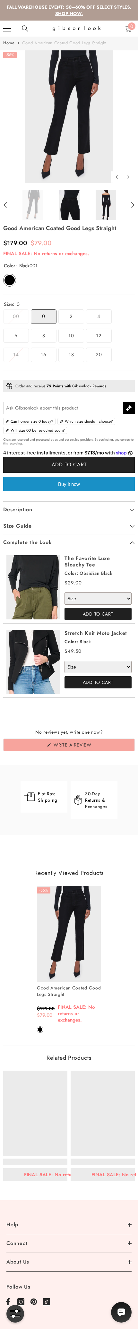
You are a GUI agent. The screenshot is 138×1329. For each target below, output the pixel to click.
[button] (116, 177)
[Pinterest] (33, 1301)
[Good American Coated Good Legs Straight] (69, 934)
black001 (40, 1029)
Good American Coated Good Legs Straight (69, 991)
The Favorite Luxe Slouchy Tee (87, 561)
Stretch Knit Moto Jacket (96, 633)
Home (9, 43)
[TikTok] (46, 1301)
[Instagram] (21, 1301)
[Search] (25, 28)
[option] (69, 116)
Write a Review (83, 746)
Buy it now (69, 484)
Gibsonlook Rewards (89, 386)
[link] (35, 1162)
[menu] (7, 28)
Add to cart (69, 464)
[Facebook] (8, 1301)
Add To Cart (98, 614)
